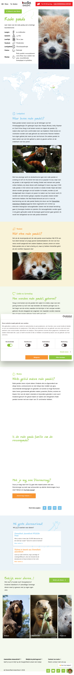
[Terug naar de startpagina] (26, 4)
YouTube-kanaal (29, 490)
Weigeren (37, 357)
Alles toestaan (60, 357)
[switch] (28, 345)
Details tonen (64, 352)
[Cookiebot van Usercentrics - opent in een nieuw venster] (64, 316)
